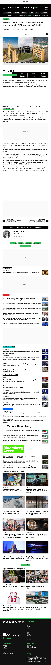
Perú (27, 631)
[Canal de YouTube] (10, 622)
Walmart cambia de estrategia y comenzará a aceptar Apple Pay (21, 323)
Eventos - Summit (30, 654)
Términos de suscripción (31, 647)
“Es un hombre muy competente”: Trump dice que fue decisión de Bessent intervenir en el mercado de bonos (22, 318)
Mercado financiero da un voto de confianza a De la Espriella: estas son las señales (36, 490)
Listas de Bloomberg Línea (8, 653)
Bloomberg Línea (37, 243)
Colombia (6, 19)
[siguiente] (47, 221)
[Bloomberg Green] (25, 449)
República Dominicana (31, 638)
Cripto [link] (37, 12)
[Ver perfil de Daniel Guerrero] (8, 234)
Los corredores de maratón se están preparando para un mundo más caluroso (36, 586)
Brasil (28, 624)
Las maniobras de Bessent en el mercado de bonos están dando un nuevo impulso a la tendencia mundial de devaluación (21, 358)
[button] (47, 34)
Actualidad (5, 648)
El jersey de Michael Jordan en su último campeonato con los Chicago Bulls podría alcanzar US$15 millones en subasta (13, 608)
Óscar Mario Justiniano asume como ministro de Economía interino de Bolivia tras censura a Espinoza (13, 536)
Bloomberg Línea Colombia (25, 245)
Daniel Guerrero (7, 67)
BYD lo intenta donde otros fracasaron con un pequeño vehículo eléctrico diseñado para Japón (36, 221)
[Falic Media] (46, 9)
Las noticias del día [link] (7, 12)
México (28, 625)
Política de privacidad (31, 646)
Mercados (5, 646)
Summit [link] (31, 12)
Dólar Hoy (5, 647)
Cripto (4, 649)
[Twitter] (16, 236)
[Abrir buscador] (6, 8)
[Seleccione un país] (18, 8)
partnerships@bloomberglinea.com (33, 656)
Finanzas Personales (7, 651)
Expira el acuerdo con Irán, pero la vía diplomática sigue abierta (21, 430)
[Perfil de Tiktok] (19, 622)
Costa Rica (29, 635)
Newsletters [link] (16, 12)
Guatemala (29, 639)
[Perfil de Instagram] (13, 622)
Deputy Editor (16, 233)
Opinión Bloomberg (8, 409)
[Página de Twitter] (7, 622)
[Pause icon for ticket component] (3, 16)
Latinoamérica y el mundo (31, 622)
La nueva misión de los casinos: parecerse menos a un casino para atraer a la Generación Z (36, 607)
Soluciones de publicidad (31, 659)
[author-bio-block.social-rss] (24, 236)
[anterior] (4, 221)
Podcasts (4, 652)
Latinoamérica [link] (44, 12)
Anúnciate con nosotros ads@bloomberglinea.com (36, 657)
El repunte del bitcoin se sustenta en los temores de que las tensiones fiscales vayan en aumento (20, 380)
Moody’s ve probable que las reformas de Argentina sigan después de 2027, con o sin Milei (37, 513)
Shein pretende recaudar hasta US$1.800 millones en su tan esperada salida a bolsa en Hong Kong (20, 299)
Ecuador (28, 632)
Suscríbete (29, 645)
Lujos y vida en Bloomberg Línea (14, 569)
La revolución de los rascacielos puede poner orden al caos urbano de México (23, 413)
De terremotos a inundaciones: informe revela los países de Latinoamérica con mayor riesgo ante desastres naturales (20, 466)
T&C (27, 649)
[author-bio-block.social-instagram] (19, 236)
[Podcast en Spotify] (23, 622)
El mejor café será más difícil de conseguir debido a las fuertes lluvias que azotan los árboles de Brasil (21, 461)
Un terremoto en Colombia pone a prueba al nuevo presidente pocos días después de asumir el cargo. (20, 436)
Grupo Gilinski (13, 243)
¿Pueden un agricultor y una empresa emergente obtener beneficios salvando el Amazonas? (19, 386)
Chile (28, 629)
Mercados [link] (24, 12)
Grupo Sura (21, 243)
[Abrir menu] (4, 8)
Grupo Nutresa (28, 243)
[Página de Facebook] (4, 622)
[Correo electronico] (14, 236)
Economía (5, 645)
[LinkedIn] (21, 236)
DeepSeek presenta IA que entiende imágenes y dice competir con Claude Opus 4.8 (37, 558)
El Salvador (29, 636)
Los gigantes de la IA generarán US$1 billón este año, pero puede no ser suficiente (24, 417)
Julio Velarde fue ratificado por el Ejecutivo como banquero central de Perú (13, 558)
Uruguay (28, 634)
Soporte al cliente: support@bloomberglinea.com (36, 658)
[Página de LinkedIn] (16, 622)
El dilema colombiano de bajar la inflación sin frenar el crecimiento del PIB (14, 221)
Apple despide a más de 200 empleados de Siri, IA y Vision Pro (12, 490)
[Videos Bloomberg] (25, 426)
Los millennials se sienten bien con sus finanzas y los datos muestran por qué (14, 585)
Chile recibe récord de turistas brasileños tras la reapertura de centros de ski (12, 513)
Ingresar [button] (46, 7)
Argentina (28, 626)
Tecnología (29, 648)
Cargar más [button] (25, 565)
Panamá (28, 633)
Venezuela (29, 628)
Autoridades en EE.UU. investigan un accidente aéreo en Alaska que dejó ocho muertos (36, 536)
